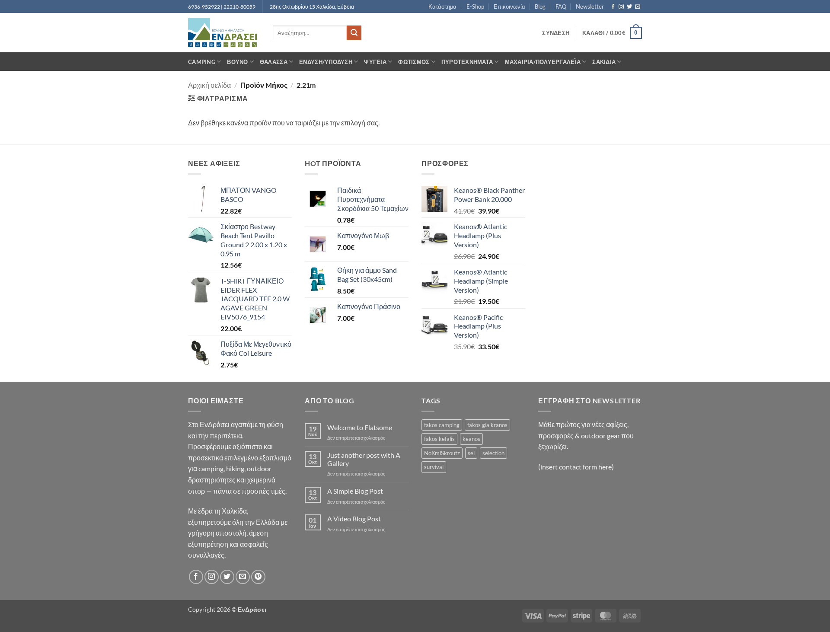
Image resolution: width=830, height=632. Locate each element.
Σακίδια (604, 61)
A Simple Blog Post (355, 491)
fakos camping (442, 424)
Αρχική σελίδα (209, 85)
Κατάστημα (442, 6)
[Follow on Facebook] (613, 7)
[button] (555, 32)
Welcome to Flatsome (359, 427)
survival (434, 466)
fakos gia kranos (487, 424)
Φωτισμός (413, 61)
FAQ (560, 6)
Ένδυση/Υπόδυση (325, 61)
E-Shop (475, 6)
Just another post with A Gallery (363, 459)
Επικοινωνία (509, 6)
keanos (471, 438)
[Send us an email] (637, 7)
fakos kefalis (439, 438)
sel (471, 453)
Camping (201, 61)
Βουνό (237, 61)
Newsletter (590, 6)
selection (493, 453)
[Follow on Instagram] (621, 7)
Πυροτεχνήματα (467, 61)
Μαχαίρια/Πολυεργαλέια (543, 61)
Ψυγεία (375, 61)
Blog (540, 6)
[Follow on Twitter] (629, 7)
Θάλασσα (273, 61)
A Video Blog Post (354, 518)
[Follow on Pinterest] (258, 577)
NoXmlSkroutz (442, 453)
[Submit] (354, 33)
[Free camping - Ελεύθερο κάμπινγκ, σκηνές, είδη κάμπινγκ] (224, 32)
